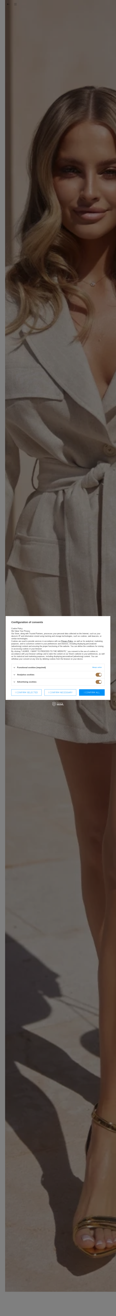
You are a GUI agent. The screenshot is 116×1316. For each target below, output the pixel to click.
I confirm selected (26, 692)
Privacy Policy (67, 641)
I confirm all (92, 692)
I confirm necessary (60, 692)
